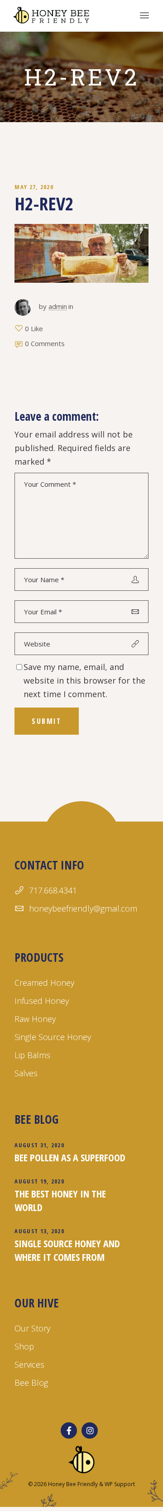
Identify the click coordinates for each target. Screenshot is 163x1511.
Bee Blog (31, 1382)
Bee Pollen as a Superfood (69, 1157)
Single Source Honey (52, 1036)
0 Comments (45, 343)
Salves (26, 1073)
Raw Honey (35, 1018)
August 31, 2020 (39, 1145)
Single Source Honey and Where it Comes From (67, 1250)
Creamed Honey (44, 982)
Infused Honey (41, 1000)
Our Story (32, 1328)
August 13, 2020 (39, 1231)
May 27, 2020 (33, 187)
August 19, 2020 (39, 1181)
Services (29, 1364)
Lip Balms (32, 1055)
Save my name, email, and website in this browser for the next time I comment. (84, 680)
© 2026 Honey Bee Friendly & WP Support (81, 1484)
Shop (24, 1346)
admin (57, 306)
